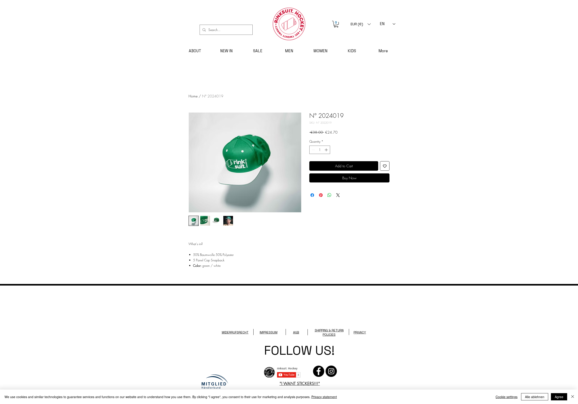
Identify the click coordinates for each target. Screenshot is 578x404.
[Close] (572, 396)
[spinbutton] (320, 150)
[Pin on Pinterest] (321, 195)
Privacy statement (324, 397)
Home (193, 96)
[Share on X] (338, 195)
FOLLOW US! (299, 350)
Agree (559, 397)
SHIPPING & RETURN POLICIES (329, 332)
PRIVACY (360, 332)
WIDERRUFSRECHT (235, 332)
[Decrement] (313, 150)
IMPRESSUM (268, 332)
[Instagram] (331, 371)
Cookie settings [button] (506, 397)
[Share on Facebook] (312, 195)
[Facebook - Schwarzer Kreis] (318, 371)
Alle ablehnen (534, 397)
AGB (296, 332)
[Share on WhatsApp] (329, 195)
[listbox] (361, 24)
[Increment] (326, 150)
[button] (336, 24)
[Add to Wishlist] (384, 166)
